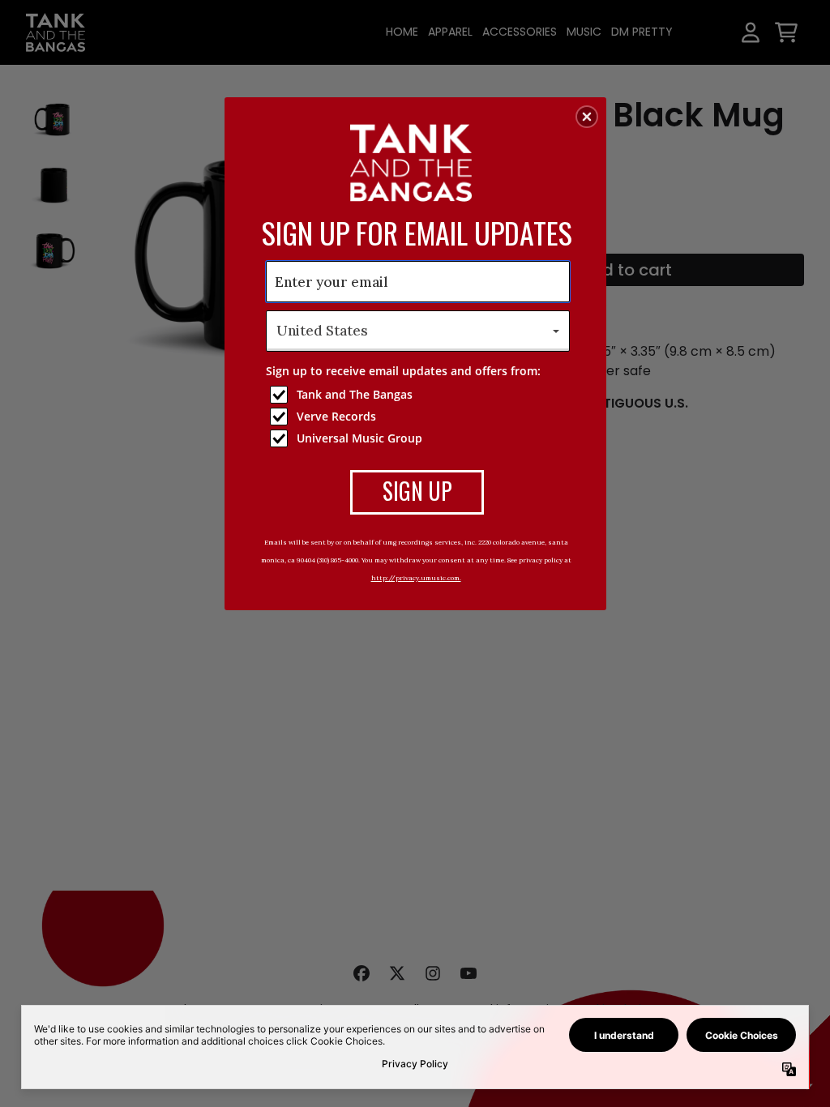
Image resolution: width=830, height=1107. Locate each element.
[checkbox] (420, 395)
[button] (587, 116)
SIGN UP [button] (417, 490)
